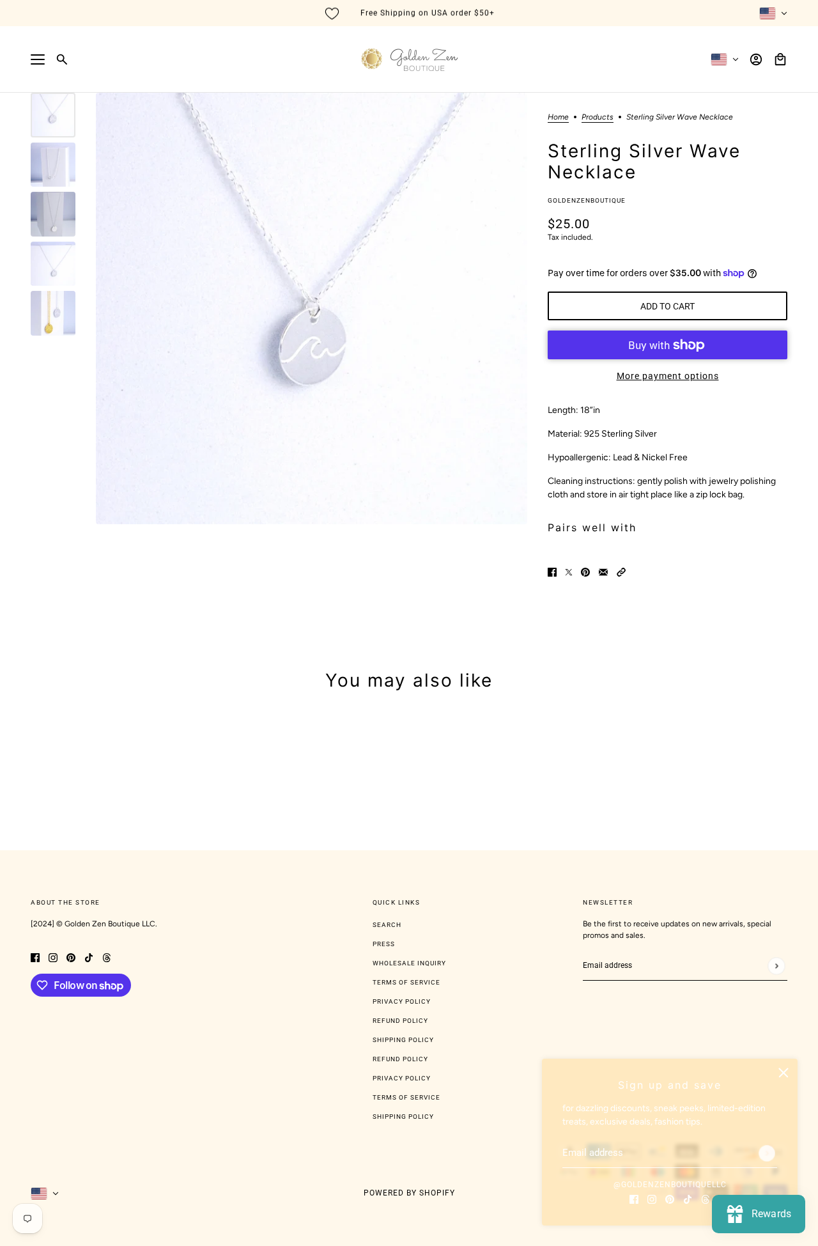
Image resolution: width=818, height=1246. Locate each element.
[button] (621, 571)
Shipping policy (403, 1116)
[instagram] (651, 1198)
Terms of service (406, 1097)
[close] (783, 1072)
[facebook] (634, 1198)
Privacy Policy (402, 1001)
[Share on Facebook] (552, 571)
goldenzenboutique (587, 200)
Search (387, 924)
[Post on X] (568, 571)
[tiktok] (687, 1198)
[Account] (756, 59)
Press (384, 943)
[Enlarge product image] (311, 308)
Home (558, 117)
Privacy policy (402, 1078)
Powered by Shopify (409, 1192)
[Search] (62, 59)
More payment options (668, 376)
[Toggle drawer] (38, 59)
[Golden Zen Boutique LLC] (409, 59)
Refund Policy (400, 1020)
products (598, 117)
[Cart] (780, 59)
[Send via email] (603, 571)
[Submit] (767, 1153)
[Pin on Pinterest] (585, 571)
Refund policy (400, 1059)
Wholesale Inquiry (409, 963)
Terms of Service (406, 982)
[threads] (705, 1198)
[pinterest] (669, 1198)
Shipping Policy (403, 1039)
